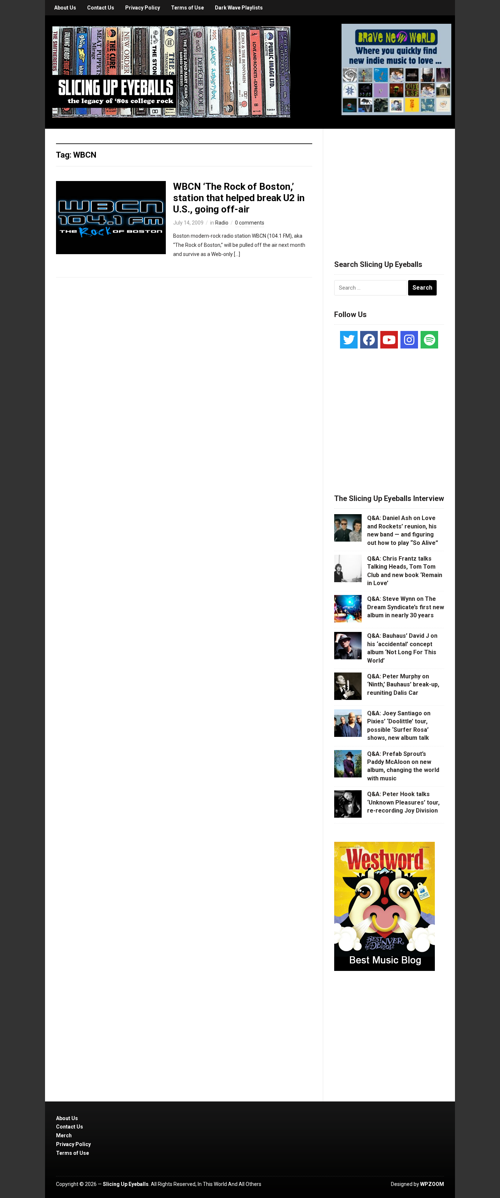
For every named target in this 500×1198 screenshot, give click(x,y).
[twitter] (349, 340)
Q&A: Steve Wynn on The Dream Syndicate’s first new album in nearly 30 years (405, 607)
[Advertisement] (389, 185)
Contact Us (100, 8)
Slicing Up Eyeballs (126, 1184)
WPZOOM (432, 1184)
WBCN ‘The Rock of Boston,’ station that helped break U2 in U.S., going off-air (239, 198)
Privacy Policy (142, 8)
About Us (65, 8)
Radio (221, 223)
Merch (64, 1135)
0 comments (249, 223)
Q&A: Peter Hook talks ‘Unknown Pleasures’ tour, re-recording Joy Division (403, 802)
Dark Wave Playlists (239, 8)
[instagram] (409, 340)
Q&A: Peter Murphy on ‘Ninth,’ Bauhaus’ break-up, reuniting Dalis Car (403, 684)
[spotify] (429, 340)
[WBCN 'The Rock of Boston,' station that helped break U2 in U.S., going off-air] (111, 217)
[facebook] (369, 340)
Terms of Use (187, 8)
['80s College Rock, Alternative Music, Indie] (171, 72)
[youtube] (389, 340)
